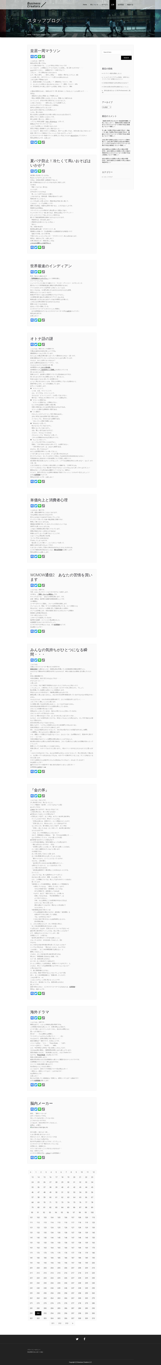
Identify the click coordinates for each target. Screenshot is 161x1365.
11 (88, 1172)
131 (31, 1233)
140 (93, 1233)
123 (45, 1228)
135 (58, 1233)
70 (44, 1202)
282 (38, 1308)
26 (44, 1182)
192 (38, 1263)
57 (32, 1197)
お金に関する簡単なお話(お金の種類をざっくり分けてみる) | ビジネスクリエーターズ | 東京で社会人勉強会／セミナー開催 (116, 143)
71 (50, 1202)
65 (80, 1197)
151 (31, 1243)
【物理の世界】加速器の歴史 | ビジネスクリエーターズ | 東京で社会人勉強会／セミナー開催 (116, 124)
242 (38, 1288)
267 (72, 1298)
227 (72, 1278)
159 (86, 1243)
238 (79, 1283)
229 (86, 1278)
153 (45, 1243)
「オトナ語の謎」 (45, 367)
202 (38, 1268)
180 (93, 1253)
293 (45, 1313)
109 (86, 1217)
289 (86, 1308)
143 (45, 1238)
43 (80, 1187)
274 (52, 1303)
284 (52, 1308)
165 (58, 1248)
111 (31, 1222)
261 (31, 1298)
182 (38, 1258)
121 (31, 1228)
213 (45, 1273)
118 (79, 1222)
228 (79, 1278)
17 (56, 1177)
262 (38, 1298)
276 (65, 1303)
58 (38, 1197)
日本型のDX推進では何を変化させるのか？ (116, 83)
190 (93, 1258)
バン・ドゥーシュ (51, 121)
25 (38, 1182)
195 (58, 1263)
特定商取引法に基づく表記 (35, 1352)
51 (62, 1192)
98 (80, 1212)
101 (31, 1217)
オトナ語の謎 (41, 338)
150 (93, 1238)
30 (68, 1182)
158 (79, 1243)
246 (65, 1288)
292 (38, 1313)
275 (58, 1303)
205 (58, 1268)
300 (93, 1313)
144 (52, 1238)
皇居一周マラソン (45, 51)
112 (38, 1222)
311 (53, 1323)
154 (52, 1243)
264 (52, 1298)
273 (45, 1303)
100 (92, 1212)
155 (58, 1243)
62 (62, 1197)
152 (38, 1243)
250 (93, 1288)
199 (86, 1263)
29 (62, 1182)
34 (92, 1182)
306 (65, 1318)
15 (44, 1177)
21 (80, 1177)
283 (45, 1308)
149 (86, 1238)
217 (72, 1273)
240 (93, 1283)
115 (58, 1222)
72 (56, 1202)
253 (45, 1293)
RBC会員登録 (58, 550)
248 (79, 1288)
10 (82, 1172)
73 (62, 1202)
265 (58, 1298)
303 (45, 1318)
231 (31, 1283)
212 (38, 1273)
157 (72, 1243)
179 (86, 1253)
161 (31, 1248)
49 (50, 1192)
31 (74, 1182)
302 (38, 1318)
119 (86, 1222)
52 (68, 1192)
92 (44, 1212)
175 (58, 1253)
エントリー (74, 135)
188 (79, 1258)
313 (66, 1323)
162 (38, 1248)
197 (72, 1263)
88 (86, 1207)
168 (79, 1248)
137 (72, 1233)
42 (74, 1187)
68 (32, 1202)
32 (80, 1182)
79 (32, 1207)
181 (31, 1258)
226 (65, 1278)
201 (31, 1268)
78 (92, 1202)
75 (74, 1202)
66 (86, 1197)
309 (86, 1318)
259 (86, 1293)
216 (65, 1273)
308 (79, 1318)
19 (68, 1177)
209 (86, 1268)
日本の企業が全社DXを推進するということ (116, 86)
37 (44, 1187)
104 (52, 1217)
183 (45, 1258)
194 (52, 1263)
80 (38, 1207)
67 (92, 1197)
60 (50, 1197)
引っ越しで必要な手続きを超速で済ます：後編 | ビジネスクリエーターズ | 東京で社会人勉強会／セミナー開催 (116, 134)
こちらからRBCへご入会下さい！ (40, 243)
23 (92, 1177)
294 (52, 1313)
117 (72, 1222)
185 (58, 1258)
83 (56, 1207)
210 (93, 1268)
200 (93, 1263)
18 (62, 1177)
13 (32, 1177)
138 (79, 1233)
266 (65, 1298)
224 (52, 1278)
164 (52, 1248)
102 (38, 1217)
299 (86, 1313)
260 (93, 1293)
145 (58, 1238)
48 (44, 1192)
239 (86, 1283)
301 (31, 1318)
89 (92, 1207)
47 (38, 1192)
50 (56, 1192)
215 (58, 1273)
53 (74, 1192)
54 (80, 1192)
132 (38, 1233)
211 (31, 1273)
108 (79, 1217)
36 (38, 1187)
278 (79, 1303)
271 (31, 1303)
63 (68, 1197)
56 (92, 1192)
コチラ (69, 311)
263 (45, 1298)
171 (31, 1253)
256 (65, 1293)
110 (93, 1217)
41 (68, 1187)
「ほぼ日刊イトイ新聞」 (47, 370)
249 (86, 1288)
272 (38, 1303)
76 (80, 1202)
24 (32, 1182)
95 (62, 1212)
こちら (32, 809)
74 (68, 1202)
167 (72, 1248)
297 (72, 1313)
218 (79, 1273)
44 (86, 1187)
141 (31, 1238)
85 (68, 1207)
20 (74, 1177)
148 (79, 1238)
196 (65, 1263)
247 (72, 1288)
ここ (31, 70)
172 (38, 1253)
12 (94, 1172)
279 (86, 1303)
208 (79, 1268)
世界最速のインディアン (51, 266)
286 (65, 1308)
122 (38, 1228)
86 (74, 1207)
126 (65, 1228)
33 (86, 1182)
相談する (130, 5)
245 (58, 1288)
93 (50, 1212)
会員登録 (121, 5)
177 (72, 1253)
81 (44, 1207)
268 (79, 1298)
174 (52, 1253)
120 (93, 1222)
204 (52, 1268)
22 (86, 1177)
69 (38, 1202)
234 (52, 1283)
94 (56, 1212)
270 (93, 1298)
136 (65, 1233)
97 (74, 1212)
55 (86, 1192)
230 (93, 1278)
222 (38, 1278)
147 (72, 1238)
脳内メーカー (41, 1103)
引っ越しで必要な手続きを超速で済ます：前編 (115, 130)
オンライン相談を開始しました (112, 73)
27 (50, 1182)
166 (65, 1248)
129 (86, 1228)
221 (31, 1278)
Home (85, 5)
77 (86, 1202)
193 (45, 1263)
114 (52, 1222)
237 (72, 1283)
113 (45, 1222)
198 (79, 1263)
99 (86, 1212)
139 (86, 1233)
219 (86, 1273)
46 (32, 1192)
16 (50, 1177)
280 (93, 1303)
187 (72, 1258)
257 (72, 1293)
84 (62, 1207)
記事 (112, 5)
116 (65, 1222)
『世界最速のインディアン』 (39, 278)
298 (79, 1313)
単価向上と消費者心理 (49, 500)
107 (72, 1217)
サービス (105, 5)
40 (62, 1187)
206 (65, 1268)
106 (65, 1217)
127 (72, 1228)
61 (56, 1197)
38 (50, 1187)
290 (93, 1308)
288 (79, 1308)
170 (93, 1248)
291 (31, 1313)
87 (80, 1207)
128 (79, 1228)
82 (50, 1207)
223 (45, 1278)
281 (31, 1308)
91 (38, 1212)
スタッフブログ (108, 177)
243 (45, 1288)
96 (68, 1212)
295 (58, 1313)
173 (45, 1253)
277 (72, 1303)
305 (58, 1318)
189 (86, 1258)
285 (58, 1308)
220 (93, 1273)
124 (52, 1228)
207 (72, 1268)
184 (52, 1258)
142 (38, 1238)
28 (56, 1182)
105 (58, 1217)
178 (79, 1253)
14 (38, 1177)
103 (45, 1217)
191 (31, 1263)
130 (93, 1228)
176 (65, 1253)
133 (45, 1233)
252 (38, 1293)
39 (56, 1187)
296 (65, 1313)
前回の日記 (33, 669)
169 (86, 1248)
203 (45, 1268)
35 (32, 1187)
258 (79, 1293)
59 (44, 1197)
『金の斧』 (39, 790)
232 (38, 1283)
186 (65, 1258)
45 (92, 1187)
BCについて (94, 5)
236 (65, 1283)
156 (65, 1243)
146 (65, 1238)
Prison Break (41, 1055)
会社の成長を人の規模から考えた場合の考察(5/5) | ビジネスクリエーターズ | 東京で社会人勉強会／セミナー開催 (116, 153)
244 (52, 1288)
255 (58, 1293)
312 (59, 1323)
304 (52, 1318)
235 (58, 1283)
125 (58, 1228)
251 (31, 1293)
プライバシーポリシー (33, 1349)
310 (93, 1318)
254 (52, 1293)
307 (72, 1318)
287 (72, 1308)
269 (86, 1298)
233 (45, 1283)
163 (45, 1248)
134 (52, 1233)
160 (93, 1243)
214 (52, 1273)
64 (74, 1197)
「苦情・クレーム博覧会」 (45, 594)
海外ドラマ (39, 1012)
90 (32, 1212)
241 (31, 1288)
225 (58, 1278)
